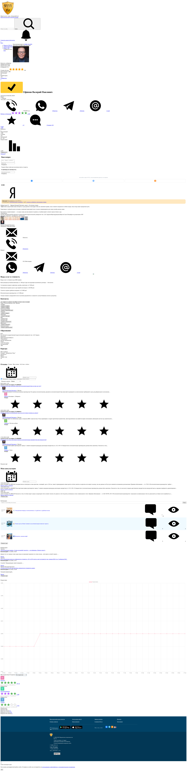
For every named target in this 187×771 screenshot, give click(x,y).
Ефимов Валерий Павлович (9, 390)
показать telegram (5, 313)
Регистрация (120, 721)
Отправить (4, 164)
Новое (6, 48)
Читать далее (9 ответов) (7, 489)
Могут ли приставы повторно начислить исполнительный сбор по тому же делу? (21, 386)
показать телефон (5, 306)
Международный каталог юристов (57, 719)
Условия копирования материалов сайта (62, 743)
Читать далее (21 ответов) (7, 495)
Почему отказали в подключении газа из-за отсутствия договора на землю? (19, 413)
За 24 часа (22, 364)
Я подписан (5, 67)
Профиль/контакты (5, 64)
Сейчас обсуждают (8, 46)
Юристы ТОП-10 (8, 45)
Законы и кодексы (98, 719)
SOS (5, 50)
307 (11, 712)
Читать (2, 556)
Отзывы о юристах (54, 721)
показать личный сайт (6, 321)
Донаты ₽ (3, 154)
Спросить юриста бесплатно (8, 40)
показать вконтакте (5, 324)
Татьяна (6, 450)
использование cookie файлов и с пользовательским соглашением (58, 767)
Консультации (6, 71)
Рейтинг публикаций (6, 114)
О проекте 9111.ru (98, 721)
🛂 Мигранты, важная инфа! (20, 536)
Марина (6, 396)
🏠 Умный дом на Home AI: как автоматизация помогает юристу (31, 523)
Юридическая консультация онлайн (9, 17)
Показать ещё (4, 464)
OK (2, 769)
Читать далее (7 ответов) (7, 485)
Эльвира (6, 423)
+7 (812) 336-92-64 (54, 748)
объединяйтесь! (15, 16)
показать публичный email (7, 310)
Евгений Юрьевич (5, 691)
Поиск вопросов (75, 721)
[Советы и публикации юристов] (8, 14)
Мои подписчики (5, 674)
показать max (4, 318)
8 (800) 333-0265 (28, 44)
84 (10, 711)
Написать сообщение (6, 63)
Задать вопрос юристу (77, 719)
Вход (2, 43)
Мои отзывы (16, 364)
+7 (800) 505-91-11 (54, 745)
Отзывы (10, 364)
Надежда (3, 680)
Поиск (184, 502)
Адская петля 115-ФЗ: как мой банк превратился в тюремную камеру (18, 568)
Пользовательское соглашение (16, 202)
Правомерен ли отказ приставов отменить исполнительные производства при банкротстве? (24, 439)
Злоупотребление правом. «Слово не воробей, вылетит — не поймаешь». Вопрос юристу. (23, 550)
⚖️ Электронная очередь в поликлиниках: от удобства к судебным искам (31, 510)
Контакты (119, 719)
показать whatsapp (5, 316)
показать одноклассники (6, 327)
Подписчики (5, 65)
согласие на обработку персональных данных (36, 202)
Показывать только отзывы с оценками (12, 379)
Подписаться (4, 152)
